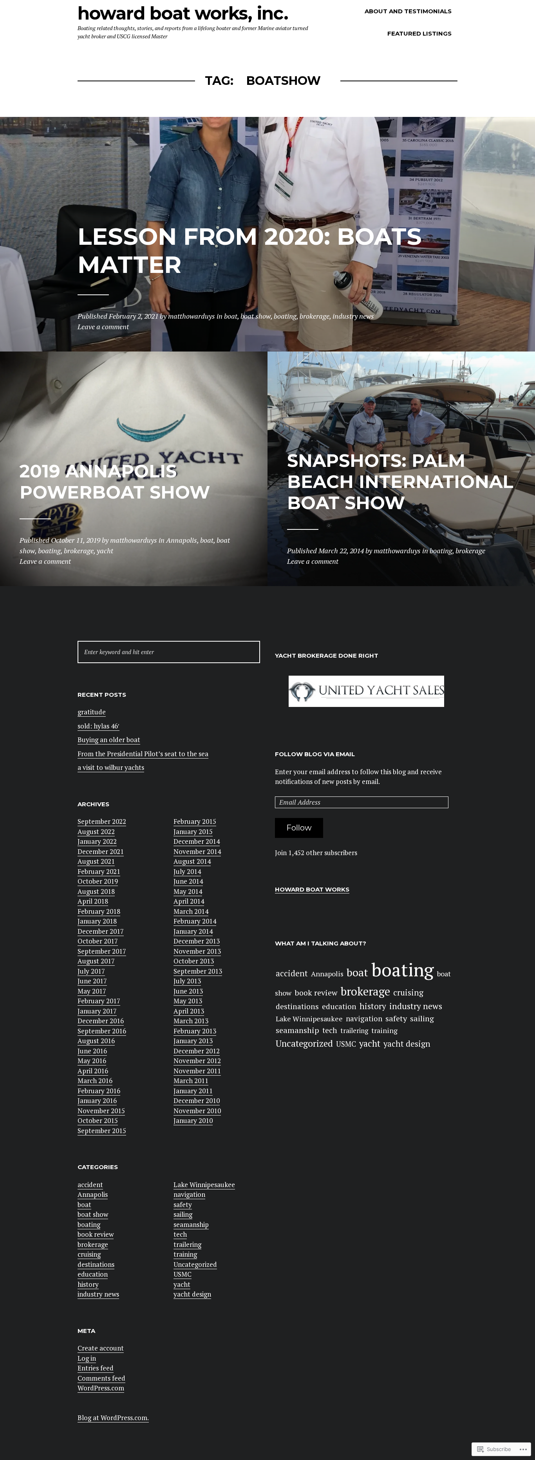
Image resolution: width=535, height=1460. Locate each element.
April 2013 (189, 1010)
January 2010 (193, 1120)
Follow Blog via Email (315, 754)
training (185, 1254)
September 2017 (102, 951)
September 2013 (198, 971)
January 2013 (193, 1040)
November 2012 (197, 1060)
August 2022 (96, 831)
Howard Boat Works (312, 889)
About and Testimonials (408, 11)
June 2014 (188, 881)
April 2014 (189, 901)
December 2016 (101, 1020)
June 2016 (92, 1050)
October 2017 (98, 940)
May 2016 (92, 1060)
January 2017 (97, 1010)
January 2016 (97, 1100)
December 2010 (197, 1100)
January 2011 (193, 1090)
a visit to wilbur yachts (111, 767)
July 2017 (91, 971)
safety (183, 1204)
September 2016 (102, 1030)
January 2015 (193, 831)
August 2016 (96, 1040)
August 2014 (192, 861)
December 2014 (197, 841)
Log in (87, 1358)
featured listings (419, 33)
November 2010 (197, 1110)
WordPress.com (101, 1387)
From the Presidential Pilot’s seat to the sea (143, 753)
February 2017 (99, 1000)
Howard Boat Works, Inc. (183, 13)
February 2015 (195, 821)
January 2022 (97, 841)
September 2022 (102, 821)
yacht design (192, 1294)
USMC (183, 1274)
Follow (299, 827)
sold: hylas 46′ (98, 725)
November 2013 (197, 951)
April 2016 (93, 1070)
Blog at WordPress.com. (113, 1417)
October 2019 (98, 881)
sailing (183, 1214)
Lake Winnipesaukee (204, 1184)
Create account (101, 1347)
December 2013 (197, 940)
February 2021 (99, 871)
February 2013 (195, 1030)
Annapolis (93, 1194)
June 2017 (92, 980)
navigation (189, 1194)
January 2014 (193, 931)
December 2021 (101, 851)
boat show (93, 1214)
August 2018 (96, 891)
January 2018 (97, 921)
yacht (182, 1284)
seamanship (191, 1224)
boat (84, 1204)
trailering (187, 1244)
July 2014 (187, 871)
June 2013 (188, 990)
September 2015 (102, 1130)
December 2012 (197, 1050)
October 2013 (194, 960)
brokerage (93, 1244)
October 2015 (98, 1120)
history (88, 1284)
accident (90, 1184)
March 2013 (191, 1020)
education (93, 1274)
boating (89, 1224)
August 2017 (96, 960)
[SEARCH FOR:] (169, 652)
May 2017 (92, 990)
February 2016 (99, 1090)
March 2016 (95, 1080)
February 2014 (195, 921)
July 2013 (187, 980)
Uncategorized (195, 1264)
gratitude (92, 711)
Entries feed (96, 1367)
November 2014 (197, 851)
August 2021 (96, 861)
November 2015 (101, 1110)
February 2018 (99, 911)
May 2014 (188, 891)
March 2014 (191, 911)
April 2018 (93, 901)
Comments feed (101, 1378)
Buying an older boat (109, 739)
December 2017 (101, 931)
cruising (89, 1254)
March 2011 (191, 1080)
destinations (96, 1264)
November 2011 (197, 1070)
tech (180, 1234)
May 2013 (188, 1000)
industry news (98, 1294)
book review (96, 1234)
